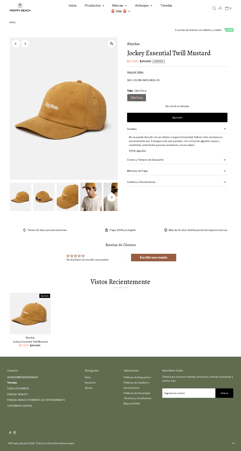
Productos (93, 5)
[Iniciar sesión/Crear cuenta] (220, 8)
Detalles (132, 128)
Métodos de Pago (137, 170)
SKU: (130, 80)
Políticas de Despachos (137, 377)
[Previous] (16, 43)
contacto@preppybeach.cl (22, 376)
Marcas (118, 5)
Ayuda (88, 387)
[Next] (25, 43)
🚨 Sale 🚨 (119, 11)
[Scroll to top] (233, 443)
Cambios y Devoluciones (141, 181)
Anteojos (142, 5)
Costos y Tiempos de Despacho (145, 159)
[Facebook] (10, 432)
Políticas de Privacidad (137, 393)
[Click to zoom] (111, 43)
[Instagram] (14, 432)
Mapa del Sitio (132, 403)
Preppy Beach (19, 443)
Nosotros (90, 382)
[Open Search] (214, 8)
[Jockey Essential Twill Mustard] (30, 313)
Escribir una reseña (153, 257)
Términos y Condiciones (137, 398)
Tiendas (166, 5)
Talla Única (136, 97)
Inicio (73, 5)
